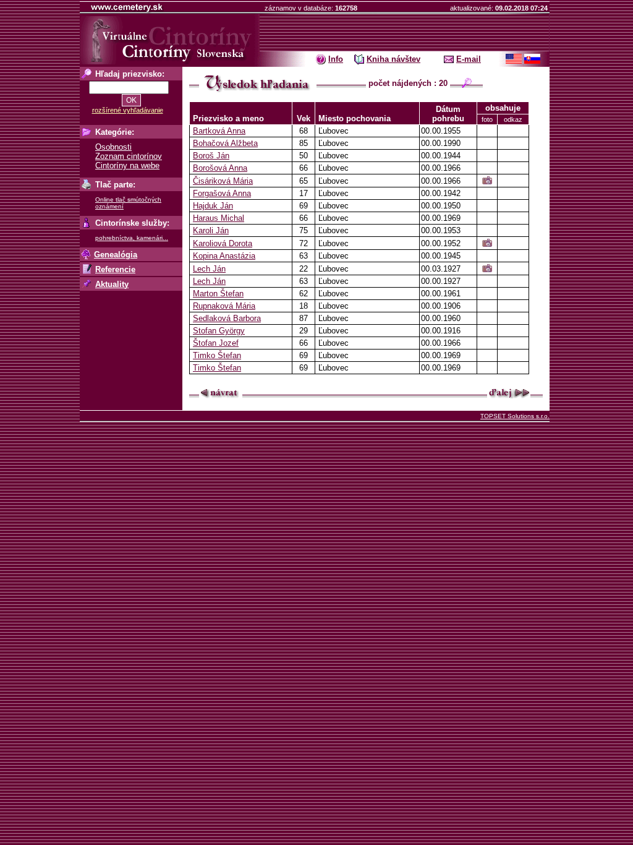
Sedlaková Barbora (227, 318)
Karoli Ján (211, 230)
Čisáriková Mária (223, 181)
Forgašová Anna (222, 193)
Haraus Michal (218, 218)
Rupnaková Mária (224, 306)
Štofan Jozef (216, 343)
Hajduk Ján (213, 205)
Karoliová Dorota (222, 243)
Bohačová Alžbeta (225, 143)
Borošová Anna (220, 168)
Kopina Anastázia (224, 255)
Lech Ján (209, 268)
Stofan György (219, 330)
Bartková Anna (219, 130)
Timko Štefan (217, 355)
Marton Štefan (218, 293)
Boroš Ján (211, 155)
